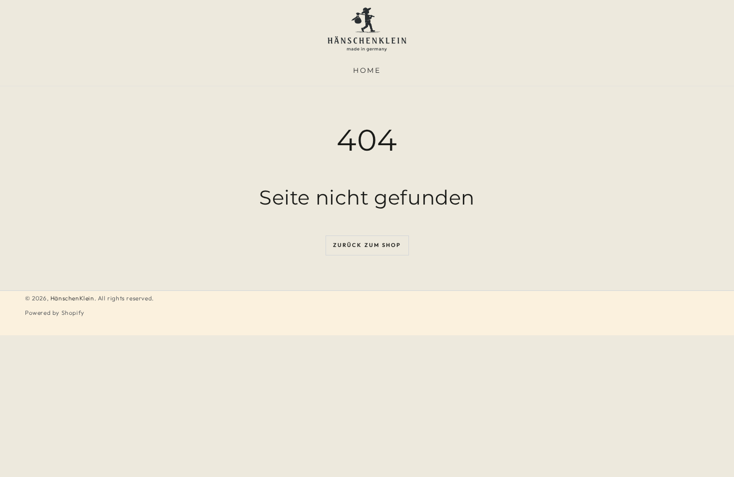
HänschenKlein (72, 298)
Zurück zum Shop (367, 244)
